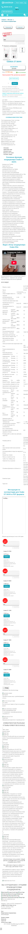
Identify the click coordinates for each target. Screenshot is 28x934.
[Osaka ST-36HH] (6, 50)
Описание (6, 148)
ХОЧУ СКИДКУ (5, 282)
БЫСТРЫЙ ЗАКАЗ (14, 78)
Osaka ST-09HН (7, 581)
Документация (7, 151)
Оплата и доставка (6, 922)
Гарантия (3, 920)
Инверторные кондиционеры (8, 913)
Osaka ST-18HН (7, 640)
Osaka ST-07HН (7, 551)
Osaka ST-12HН (7, 610)
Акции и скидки (5, 917)
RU (16, 9)
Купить (15, 83)
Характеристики (8, 149)
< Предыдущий (8, 27)
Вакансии (3, 919)
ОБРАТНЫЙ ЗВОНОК (7, 11)
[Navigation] (7, 15)
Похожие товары (8, 154)
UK (18, 9)
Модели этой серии (9, 152)
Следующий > (20, 27)
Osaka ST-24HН (7, 669)
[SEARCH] (25, 3)
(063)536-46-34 (7, 7)
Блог (2, 911)
